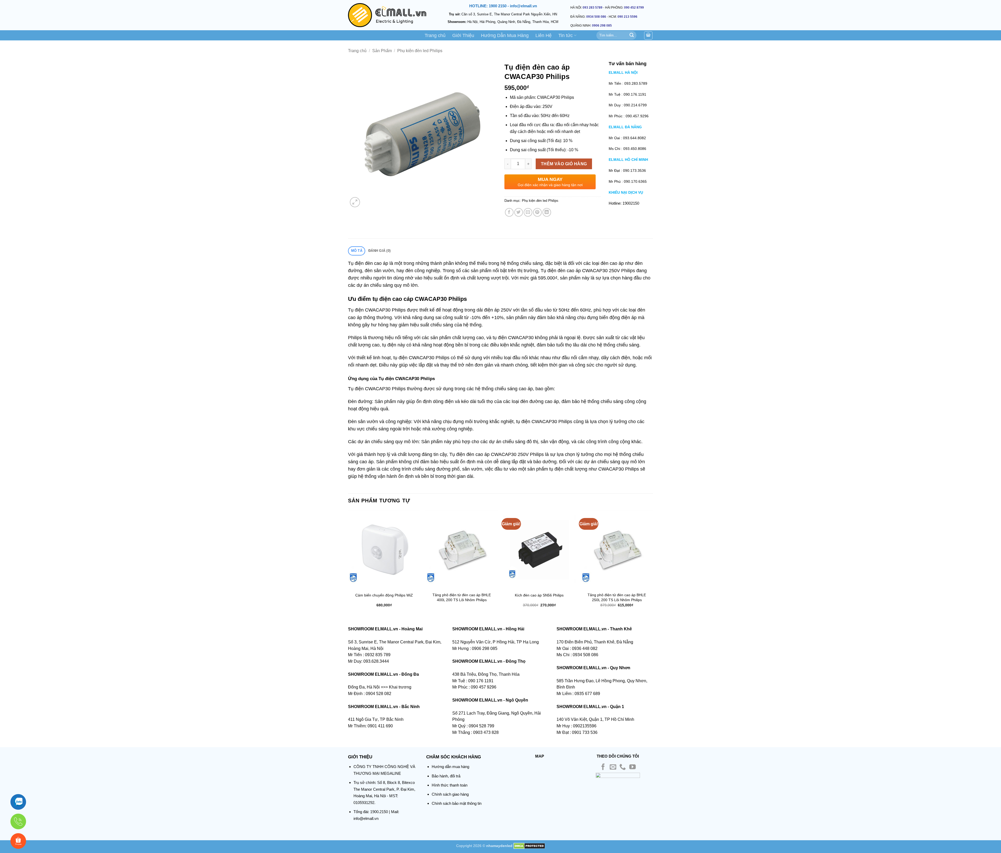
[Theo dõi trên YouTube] (632, 767)
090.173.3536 (634, 170)
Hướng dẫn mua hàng (450, 766)
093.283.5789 (635, 83)
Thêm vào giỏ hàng (564, 164)
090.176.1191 (635, 94)
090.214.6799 (635, 105)
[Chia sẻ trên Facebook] (509, 212)
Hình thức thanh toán (449, 785)
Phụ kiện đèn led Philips (419, 50)
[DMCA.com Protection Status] (529, 846)
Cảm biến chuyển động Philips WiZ (384, 595)
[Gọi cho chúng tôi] (622, 767)
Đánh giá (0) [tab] (379, 251)
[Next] (653, 563)
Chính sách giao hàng (450, 794)
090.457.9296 (637, 116)
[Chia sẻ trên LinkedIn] (546, 212)
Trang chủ (435, 35)
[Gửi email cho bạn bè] (528, 212)
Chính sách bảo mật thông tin (456, 803)
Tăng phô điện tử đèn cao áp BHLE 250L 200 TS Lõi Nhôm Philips (617, 597)
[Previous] (348, 563)
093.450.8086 (634, 149)
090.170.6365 (635, 181)
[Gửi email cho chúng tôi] (613, 767)
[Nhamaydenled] (387, 15)
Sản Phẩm (382, 50)
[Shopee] (18, 841)
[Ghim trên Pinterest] (537, 212)
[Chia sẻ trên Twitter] (518, 212)
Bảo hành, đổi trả (446, 776)
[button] (355, 202)
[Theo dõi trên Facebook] (603, 767)
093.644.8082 (634, 138)
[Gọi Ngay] (18, 821)
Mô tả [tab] (356, 251)
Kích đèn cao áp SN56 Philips (539, 595)
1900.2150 (379, 811)
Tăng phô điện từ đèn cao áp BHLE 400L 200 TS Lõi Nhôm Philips (461, 597)
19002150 (630, 203)
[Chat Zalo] (18, 802)
